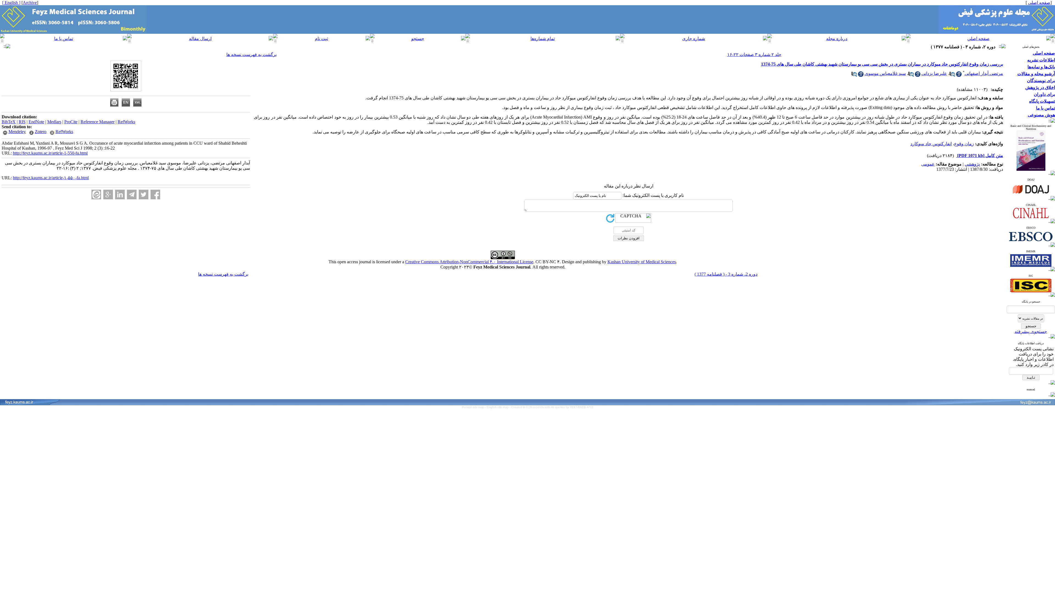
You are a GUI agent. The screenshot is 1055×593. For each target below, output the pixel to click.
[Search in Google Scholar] (959, 75)
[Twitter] (143, 194)
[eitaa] (96, 194)
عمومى (928, 164)
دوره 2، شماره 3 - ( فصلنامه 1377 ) (726, 274)
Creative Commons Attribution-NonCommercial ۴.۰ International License (469, 261)
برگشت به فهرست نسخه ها (251, 54)
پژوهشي (972, 164)
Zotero (40, 131)
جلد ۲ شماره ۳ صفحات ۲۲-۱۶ (754, 54)
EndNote (36, 121)
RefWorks (126, 121)
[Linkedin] (120, 194)
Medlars (54, 121)
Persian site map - (474, 407)
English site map (498, 407)
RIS (22, 121)
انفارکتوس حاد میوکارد (931, 143)
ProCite (70, 121)
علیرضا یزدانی (934, 73)
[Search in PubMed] (952, 75)
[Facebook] (155, 194)
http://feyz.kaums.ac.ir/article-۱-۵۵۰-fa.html (51, 177)
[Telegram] (132, 194)
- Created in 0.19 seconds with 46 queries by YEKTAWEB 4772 (551, 407)
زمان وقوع (964, 143)
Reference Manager (97, 121)
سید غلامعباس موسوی (885, 73)
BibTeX (9, 121)
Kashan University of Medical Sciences (641, 261)
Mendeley (17, 131)
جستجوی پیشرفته (1031, 331)
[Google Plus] (108, 194)
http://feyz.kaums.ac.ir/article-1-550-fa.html (50, 153)
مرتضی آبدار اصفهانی (984, 73)
